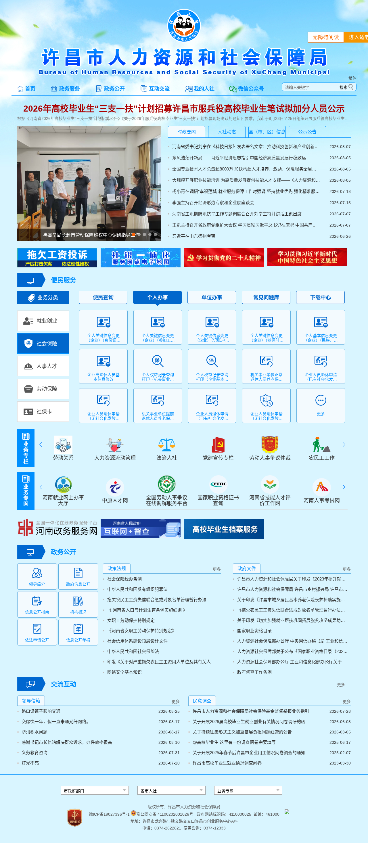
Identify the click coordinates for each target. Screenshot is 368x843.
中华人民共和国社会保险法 (133, 651)
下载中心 (320, 297)
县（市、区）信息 (267, 131)
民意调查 (202, 700)
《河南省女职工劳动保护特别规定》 (141, 630)
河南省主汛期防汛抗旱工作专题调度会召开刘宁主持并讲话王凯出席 (237, 213)
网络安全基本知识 (124, 672)
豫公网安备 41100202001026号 (164, 814)
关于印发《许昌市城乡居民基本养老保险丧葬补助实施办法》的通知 (292, 599)
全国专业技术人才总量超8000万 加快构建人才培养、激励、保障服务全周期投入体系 (246, 168)
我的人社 (204, 89)
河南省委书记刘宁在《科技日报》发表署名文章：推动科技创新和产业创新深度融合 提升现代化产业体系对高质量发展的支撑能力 (246, 146)
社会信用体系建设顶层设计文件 (137, 641)
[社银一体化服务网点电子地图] (141, 258)
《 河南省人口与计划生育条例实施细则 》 (147, 610)
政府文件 (246, 568)
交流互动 (63, 684)
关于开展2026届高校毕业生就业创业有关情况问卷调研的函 (249, 721)
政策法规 (117, 568)
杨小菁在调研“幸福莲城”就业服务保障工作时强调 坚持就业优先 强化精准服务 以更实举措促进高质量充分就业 (246, 191)
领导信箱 (31, 700)
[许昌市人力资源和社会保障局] (184, 74)
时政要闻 (186, 131)
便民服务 (63, 280)
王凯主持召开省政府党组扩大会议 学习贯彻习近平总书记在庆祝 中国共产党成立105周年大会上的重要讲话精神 (246, 225)
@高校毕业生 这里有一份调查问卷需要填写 (234, 742)
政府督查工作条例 (254, 672)
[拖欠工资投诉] (57, 258)
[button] (133, 234)
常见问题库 (266, 297)
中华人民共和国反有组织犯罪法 (137, 589)
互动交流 (159, 89)
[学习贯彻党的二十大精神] (224, 258)
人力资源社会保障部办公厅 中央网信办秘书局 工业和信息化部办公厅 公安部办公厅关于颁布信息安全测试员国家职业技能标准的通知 (292, 641)
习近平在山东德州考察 (193, 236)
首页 (30, 89)
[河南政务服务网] (57, 528)
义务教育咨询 (34, 752)
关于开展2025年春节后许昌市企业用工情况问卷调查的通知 (249, 752)
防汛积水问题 (34, 731)
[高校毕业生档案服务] (224, 529)
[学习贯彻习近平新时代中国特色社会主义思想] (307, 258)
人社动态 (227, 131)
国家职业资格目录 (254, 630)
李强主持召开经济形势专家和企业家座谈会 (213, 202)
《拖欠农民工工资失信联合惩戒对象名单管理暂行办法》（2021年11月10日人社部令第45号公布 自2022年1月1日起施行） (292, 610)
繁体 (352, 78)
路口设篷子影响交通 (41, 711)
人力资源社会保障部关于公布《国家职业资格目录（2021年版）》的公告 (292, 651)
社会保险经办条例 (124, 578)
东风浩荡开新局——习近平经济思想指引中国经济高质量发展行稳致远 (239, 157)
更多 (217, 569)
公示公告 (307, 131)
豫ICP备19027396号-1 (109, 814)
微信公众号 (251, 89)
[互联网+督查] (141, 529)
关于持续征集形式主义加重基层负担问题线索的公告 (242, 731)
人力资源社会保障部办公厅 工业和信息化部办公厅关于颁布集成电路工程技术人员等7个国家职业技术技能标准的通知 (292, 661)
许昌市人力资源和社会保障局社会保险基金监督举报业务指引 (251, 711)
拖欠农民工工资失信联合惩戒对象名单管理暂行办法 (156, 599)
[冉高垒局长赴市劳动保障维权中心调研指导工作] (89, 183)
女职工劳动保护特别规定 (131, 620)
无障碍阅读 (326, 37)
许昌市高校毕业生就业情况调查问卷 (227, 762)
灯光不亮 (30, 762)
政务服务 (69, 89)
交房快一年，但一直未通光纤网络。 (56, 721)
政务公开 (114, 89)
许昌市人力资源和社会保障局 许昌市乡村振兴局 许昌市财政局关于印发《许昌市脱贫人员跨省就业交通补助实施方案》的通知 (292, 589)
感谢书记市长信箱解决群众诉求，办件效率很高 (67, 742)
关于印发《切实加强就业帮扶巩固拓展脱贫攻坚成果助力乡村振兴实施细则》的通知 (292, 620)
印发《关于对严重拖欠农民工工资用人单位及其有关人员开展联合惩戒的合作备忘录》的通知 (162, 661)
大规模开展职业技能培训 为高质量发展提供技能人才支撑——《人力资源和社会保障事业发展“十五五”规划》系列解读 (246, 180)
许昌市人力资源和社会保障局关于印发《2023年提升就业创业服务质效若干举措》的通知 (292, 578)
